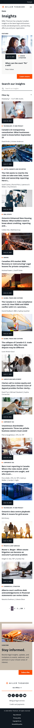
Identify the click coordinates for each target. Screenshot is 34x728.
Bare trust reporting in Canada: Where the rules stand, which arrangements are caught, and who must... (16, 470)
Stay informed (17, 715)
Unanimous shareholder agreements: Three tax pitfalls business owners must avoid (15, 428)
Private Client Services (12, 546)
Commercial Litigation (12, 586)
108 (21, 608)
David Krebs (6, 141)
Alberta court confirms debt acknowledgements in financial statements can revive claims (16, 593)
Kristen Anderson (17, 141)
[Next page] (24, 608)
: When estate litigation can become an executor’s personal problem (15, 552)
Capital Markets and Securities (15, 169)
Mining (6, 257)
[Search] (3, 2)
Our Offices (16, 687)
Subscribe (25, 672)
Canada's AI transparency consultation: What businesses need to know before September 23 (16, 134)
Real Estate (8, 214)
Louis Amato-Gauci (8, 352)
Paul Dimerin (12, 187)
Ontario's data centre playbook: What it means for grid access (16, 512)
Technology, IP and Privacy (13, 126)
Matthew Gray (15, 230)
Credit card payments (17, 704)
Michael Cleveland (16, 392)
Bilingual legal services (17, 701)
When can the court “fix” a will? (16, 64)
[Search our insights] (3, 89)
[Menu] (30, 6)
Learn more (25, 76)
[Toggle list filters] (31, 95)
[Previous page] (9, 608)
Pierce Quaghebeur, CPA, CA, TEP (13, 435)
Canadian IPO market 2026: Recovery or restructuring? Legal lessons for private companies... (16, 264)
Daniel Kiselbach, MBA (9, 311)
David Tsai (5, 392)
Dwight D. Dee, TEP (8, 559)
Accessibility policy (17, 724)
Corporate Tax (9, 422)
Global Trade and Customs (13, 298)
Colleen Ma (5, 230)
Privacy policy (17, 718)
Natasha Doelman (8, 599)
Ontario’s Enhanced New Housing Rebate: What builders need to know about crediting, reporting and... (16, 222)
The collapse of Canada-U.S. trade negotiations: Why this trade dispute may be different (17, 345)
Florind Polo (16, 185)
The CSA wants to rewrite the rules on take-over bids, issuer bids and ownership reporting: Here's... (15, 177)
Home (4, 11)
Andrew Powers (7, 270)
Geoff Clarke (6, 185)
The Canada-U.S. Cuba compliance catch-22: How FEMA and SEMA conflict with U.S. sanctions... (17, 304)
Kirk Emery (5, 518)
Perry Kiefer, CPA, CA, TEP (10, 478)
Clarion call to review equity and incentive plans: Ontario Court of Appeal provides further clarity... (16, 385)
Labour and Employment (12, 379)
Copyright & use (17, 721)
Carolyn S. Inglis (13, 480)
